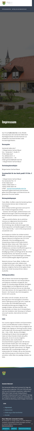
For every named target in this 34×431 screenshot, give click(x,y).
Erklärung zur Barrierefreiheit (13, 412)
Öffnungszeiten (6, 9)
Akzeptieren (6, 428)
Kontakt (7, 415)
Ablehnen (14, 428)
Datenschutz (8, 410)
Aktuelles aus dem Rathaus (19, 9)
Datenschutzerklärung (7, 425)
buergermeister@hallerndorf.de (16, 188)
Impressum (8, 407)
